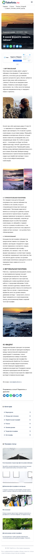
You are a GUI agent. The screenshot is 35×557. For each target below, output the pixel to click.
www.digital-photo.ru (16, 382)
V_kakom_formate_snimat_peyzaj (15, 8)
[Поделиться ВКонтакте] (4, 46)
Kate (26, 32)
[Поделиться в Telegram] (7, 46)
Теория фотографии (9, 32)
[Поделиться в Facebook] (14, 46)
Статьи (12, 6)
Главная (5, 6)
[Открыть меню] (32, 2)
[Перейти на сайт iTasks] (17, 58)
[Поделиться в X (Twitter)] (17, 46)
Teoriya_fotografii (21, 6)
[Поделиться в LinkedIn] (20, 46)
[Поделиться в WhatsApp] (10, 46)
